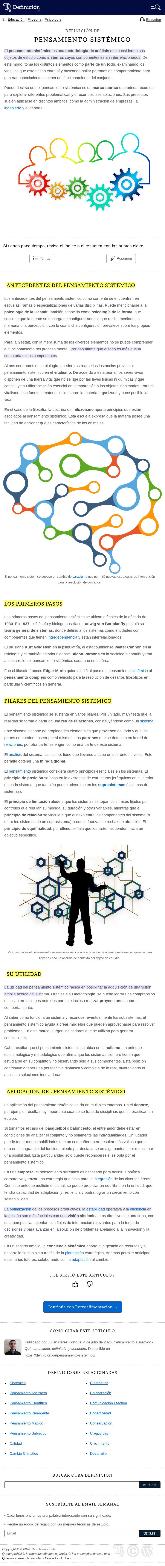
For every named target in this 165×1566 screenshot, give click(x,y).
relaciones (13, 744)
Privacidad (34, 1558)
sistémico (140, 671)
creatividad (99, 1433)
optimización (20, 1209)
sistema (146, 721)
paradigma (79, 576)
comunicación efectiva (108, 1403)
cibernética (99, 1383)
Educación (16, 19)
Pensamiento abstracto (28, 1393)
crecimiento (99, 1443)
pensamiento (20, 771)
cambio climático (24, 1453)
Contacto (51, 1558)
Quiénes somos (13, 1558)
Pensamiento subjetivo (28, 1433)
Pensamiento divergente (29, 1413)
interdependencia (62, 637)
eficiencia (138, 1209)
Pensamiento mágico (26, 1423)
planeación (74, 1253)
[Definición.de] (21, 7)
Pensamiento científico (28, 1403)
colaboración (100, 1393)
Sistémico (18, 1383)
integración (103, 1179)
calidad (16, 1443)
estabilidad (95, 1209)
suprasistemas (111, 785)
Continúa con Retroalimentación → (82, 1306)
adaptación (81, 1259)
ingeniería (12, 108)
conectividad (100, 1413)
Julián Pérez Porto (62, 1342)
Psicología (53, 19)
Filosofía (34, 19)
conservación (101, 1423)
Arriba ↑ (65, 1558)
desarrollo (98, 1453)
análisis (15, 754)
